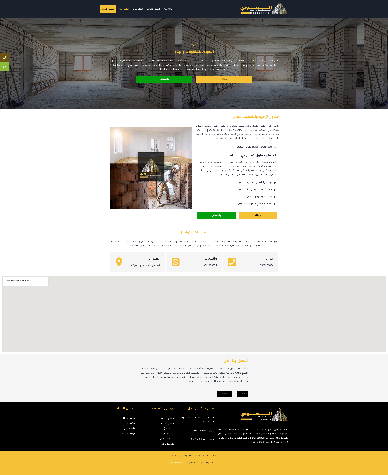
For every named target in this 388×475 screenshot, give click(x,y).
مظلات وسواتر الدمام (259, 197)
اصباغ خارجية (167, 418)
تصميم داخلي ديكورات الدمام (255, 204)
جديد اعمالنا (153, 9)
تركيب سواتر (128, 423)
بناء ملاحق (168, 428)
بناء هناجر (130, 428)
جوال (270, 259)
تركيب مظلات (127, 418)
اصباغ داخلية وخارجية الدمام (255, 190)
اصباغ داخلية (167, 423)
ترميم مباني (168, 434)
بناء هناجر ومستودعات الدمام (254, 147)
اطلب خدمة (108, 9)
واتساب (210, 259)
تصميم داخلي (167, 444)
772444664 (177, 463)
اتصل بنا (124, 9)
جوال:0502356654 (204, 431)
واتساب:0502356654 (202, 439)
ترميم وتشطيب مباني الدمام (255, 182)
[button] (237, 147)
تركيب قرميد (128, 434)
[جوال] (232, 262)
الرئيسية (168, 9)
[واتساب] (175, 262)
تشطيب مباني (166, 439)
